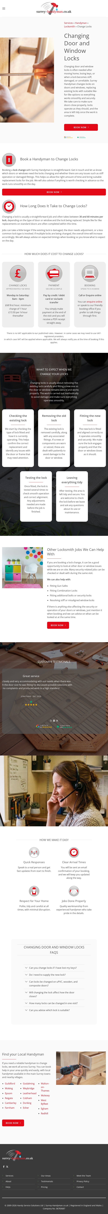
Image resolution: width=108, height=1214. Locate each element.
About (8, 1181)
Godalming (29, 1083)
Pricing (44, 1187)
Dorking (27, 1103)
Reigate (9, 1098)
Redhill (44, 1113)
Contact (80, 1187)
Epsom (8, 1093)
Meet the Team (84, 1175)
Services (68, 23)
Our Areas (46, 1175)
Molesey (45, 1095)
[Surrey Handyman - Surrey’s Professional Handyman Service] (54, 8)
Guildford (10, 1083)
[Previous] (7, 699)
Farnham (9, 1107)
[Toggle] (26, 968)
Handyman (81, 23)
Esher (26, 1107)
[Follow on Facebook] (4, 1167)
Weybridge (28, 1088)
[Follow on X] (7, 1167)
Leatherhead (29, 1093)
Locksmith (69, 26)
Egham (44, 1108)
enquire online (94, 301)
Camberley (10, 1103)
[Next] (100, 699)
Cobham (27, 1098)
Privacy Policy (83, 1181)
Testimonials (47, 1181)
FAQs (8, 1187)
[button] (3, 8)
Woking (9, 1088)
